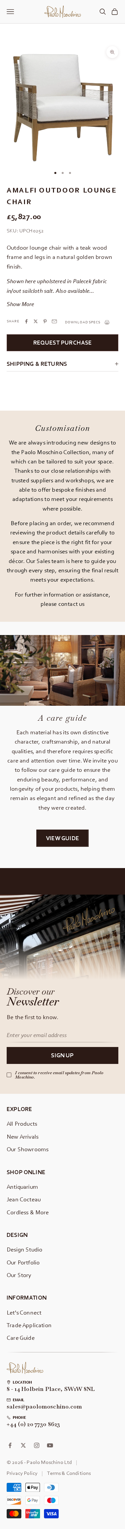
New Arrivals (22, 1136)
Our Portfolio (23, 1262)
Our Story (19, 1274)
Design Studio (24, 1249)
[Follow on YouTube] (50, 1445)
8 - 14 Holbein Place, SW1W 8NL (51, 1389)
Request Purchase (62, 342)
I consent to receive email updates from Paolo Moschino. (59, 1075)
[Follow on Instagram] (36, 1445)
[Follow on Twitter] (23, 1445)
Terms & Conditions (69, 1473)
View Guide (62, 838)
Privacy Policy (22, 1473)
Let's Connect (24, 1312)
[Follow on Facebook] (10, 1445)
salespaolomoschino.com (44, 1407)
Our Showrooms (27, 1149)
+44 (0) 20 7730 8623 (33, 1424)
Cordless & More (28, 1212)
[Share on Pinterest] (45, 321)
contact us (71, 603)
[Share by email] (54, 321)
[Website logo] (25, 1368)
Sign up (62, 1055)
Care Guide (21, 1337)
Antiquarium (22, 1186)
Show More (20, 303)
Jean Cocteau (24, 1199)
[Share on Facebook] (26, 321)
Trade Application (29, 1325)
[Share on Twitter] (35, 321)
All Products (22, 1123)
